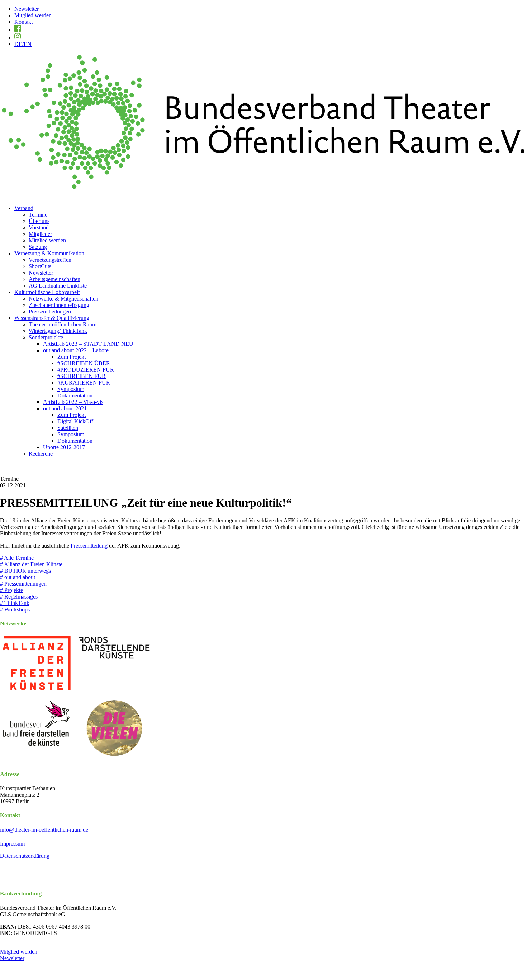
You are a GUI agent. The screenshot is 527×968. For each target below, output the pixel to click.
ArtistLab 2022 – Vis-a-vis (73, 402)
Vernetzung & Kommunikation (49, 253)
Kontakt (23, 22)
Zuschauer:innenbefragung (59, 305)
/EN (23, 44)
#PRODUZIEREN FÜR (85, 370)
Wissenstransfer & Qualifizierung (51, 318)
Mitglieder (40, 234)
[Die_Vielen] (114, 728)
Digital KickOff (75, 421)
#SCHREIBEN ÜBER (83, 363)
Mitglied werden (33, 15)
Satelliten (67, 428)
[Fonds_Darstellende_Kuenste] (114, 663)
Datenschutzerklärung (24, 856)
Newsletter (26, 9)
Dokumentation (74, 395)
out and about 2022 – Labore (76, 350)
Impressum (12, 844)
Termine (38, 214)
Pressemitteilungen (50, 311)
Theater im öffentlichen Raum (62, 324)
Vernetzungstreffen (50, 260)
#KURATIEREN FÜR (83, 383)
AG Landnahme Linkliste (58, 286)
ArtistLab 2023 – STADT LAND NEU (88, 344)
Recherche (41, 454)
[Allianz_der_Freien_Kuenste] (36, 663)
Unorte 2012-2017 (64, 447)
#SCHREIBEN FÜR (81, 376)
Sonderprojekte (46, 337)
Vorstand (39, 227)
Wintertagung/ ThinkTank (58, 331)
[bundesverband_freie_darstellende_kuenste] (36, 728)
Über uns (39, 221)
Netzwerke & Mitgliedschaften (63, 298)
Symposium (70, 389)
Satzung (38, 247)
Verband (23, 208)
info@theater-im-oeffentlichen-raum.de (44, 830)
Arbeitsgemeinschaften (54, 279)
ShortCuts (40, 266)
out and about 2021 (65, 408)
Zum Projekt (71, 357)
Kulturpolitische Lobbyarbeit (47, 292)
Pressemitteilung (89, 546)
